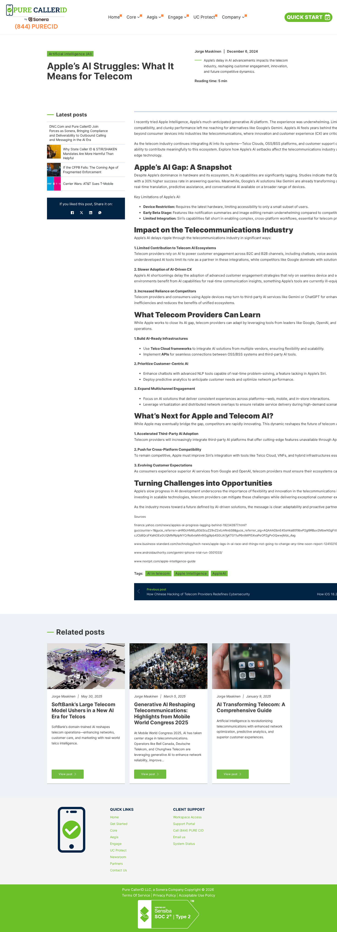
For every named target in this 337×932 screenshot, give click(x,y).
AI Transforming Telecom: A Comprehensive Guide (251, 707)
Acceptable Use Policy (197, 895)
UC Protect (204, 17)
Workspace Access (187, 817)
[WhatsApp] (99, 212)
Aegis (152, 17)
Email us (179, 837)
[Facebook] (72, 212)
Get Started (118, 823)
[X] (81, 212)
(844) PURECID (36, 26)
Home (114, 17)
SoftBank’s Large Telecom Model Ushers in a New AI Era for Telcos (83, 710)
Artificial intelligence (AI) (70, 54)
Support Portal (184, 823)
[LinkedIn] (90, 212)
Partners (116, 863)
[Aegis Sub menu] (159, 17)
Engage (175, 17)
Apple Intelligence (191, 573)
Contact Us (118, 870)
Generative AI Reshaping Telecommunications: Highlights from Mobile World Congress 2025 (164, 713)
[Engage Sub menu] (185, 17)
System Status (184, 843)
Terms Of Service (136, 895)
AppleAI (219, 573)
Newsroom (118, 857)
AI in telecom (158, 573)
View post (65, 774)
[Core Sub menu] (138, 17)
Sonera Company (170, 889)
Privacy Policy (164, 895)
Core (131, 17)
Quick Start (305, 17)
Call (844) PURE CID (188, 830)
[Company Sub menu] (243, 17)
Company (231, 17)
